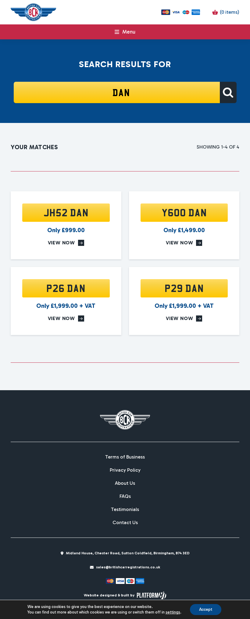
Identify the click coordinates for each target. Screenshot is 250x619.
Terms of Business (125, 457)
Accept (205, 609)
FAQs (125, 496)
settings (173, 612)
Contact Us (125, 522)
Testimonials (125, 509)
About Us (125, 483)
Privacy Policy (125, 470)
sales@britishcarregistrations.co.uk (128, 567)
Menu (128, 32)
